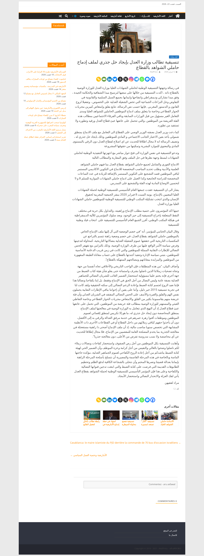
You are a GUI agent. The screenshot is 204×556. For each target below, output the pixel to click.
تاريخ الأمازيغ (130, 16)
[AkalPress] (177, 16)
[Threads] (120, 79)
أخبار (170, 16)
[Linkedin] (109, 79)
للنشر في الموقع (170, 530)
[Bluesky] (114, 79)
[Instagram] (131, 79)
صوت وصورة (85, 16)
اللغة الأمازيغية (159, 16)
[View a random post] (60, 16)
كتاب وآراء (146, 16)
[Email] (104, 79)
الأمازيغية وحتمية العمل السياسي (88, 455)
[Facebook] (152, 79)
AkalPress (154, 72)
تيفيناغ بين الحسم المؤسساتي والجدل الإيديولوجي (46, 100)
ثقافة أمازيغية (116, 16)
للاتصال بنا (173, 535)
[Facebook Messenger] (147, 79)
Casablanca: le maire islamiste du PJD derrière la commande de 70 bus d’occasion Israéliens (125, 442)
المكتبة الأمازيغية (100, 16)
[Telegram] (136, 79)
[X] (125, 79)
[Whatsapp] (141, 79)
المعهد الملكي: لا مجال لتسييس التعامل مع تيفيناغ (46, 93)
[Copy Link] (98, 79)
